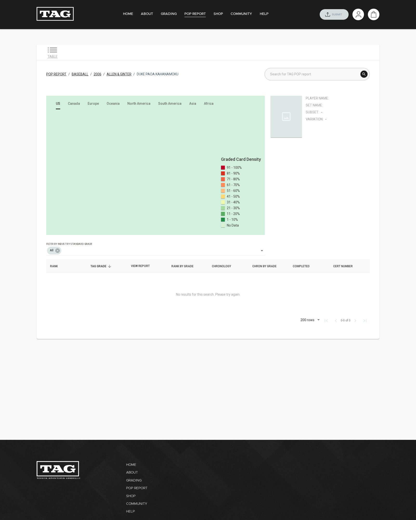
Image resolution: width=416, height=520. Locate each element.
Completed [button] (304, 266)
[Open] (262, 250)
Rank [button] (56, 266)
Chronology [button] (224, 266)
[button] (54, 250)
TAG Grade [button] (101, 266)
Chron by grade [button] (267, 266)
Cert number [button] (345, 266)
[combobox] (155, 247)
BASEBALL (80, 74)
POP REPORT (56, 74)
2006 (97, 74)
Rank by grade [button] (185, 266)
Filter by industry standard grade (69, 243)
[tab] (128, 14)
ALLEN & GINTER (119, 74)
